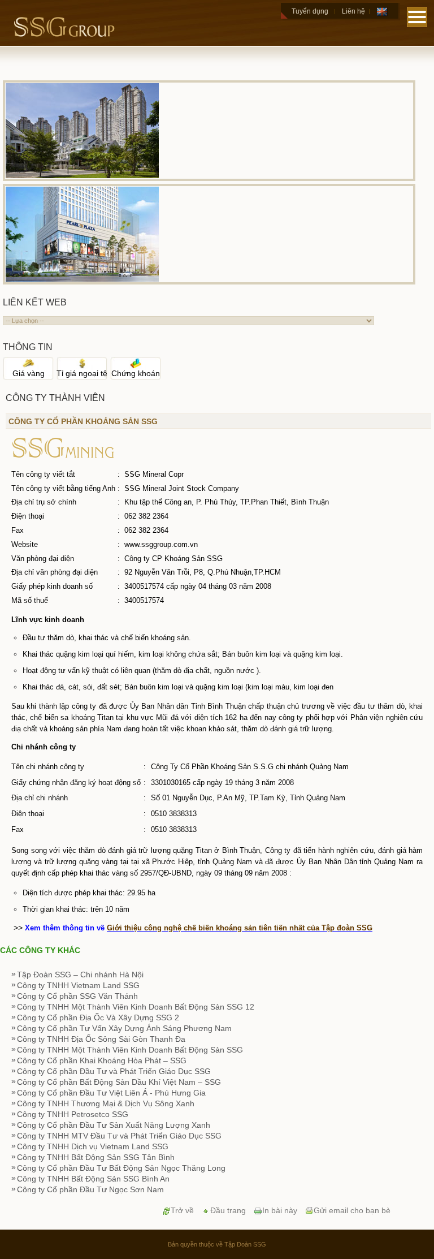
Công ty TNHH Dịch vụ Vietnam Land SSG (92, 1146)
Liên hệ (353, 11)
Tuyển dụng (310, 11)
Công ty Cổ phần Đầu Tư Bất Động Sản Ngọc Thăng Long (121, 1167)
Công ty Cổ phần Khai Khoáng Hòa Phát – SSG (101, 1060)
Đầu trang (228, 1210)
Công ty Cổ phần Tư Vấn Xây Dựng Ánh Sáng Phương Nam (124, 1028)
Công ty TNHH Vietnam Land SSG (78, 985)
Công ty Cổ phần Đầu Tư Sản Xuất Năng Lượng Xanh (113, 1124)
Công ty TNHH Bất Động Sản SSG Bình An (93, 1178)
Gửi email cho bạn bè (352, 1210)
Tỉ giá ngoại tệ (82, 373)
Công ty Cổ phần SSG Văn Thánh (77, 996)
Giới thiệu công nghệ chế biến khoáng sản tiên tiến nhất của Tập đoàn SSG (239, 928)
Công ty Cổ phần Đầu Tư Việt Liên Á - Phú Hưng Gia (111, 1092)
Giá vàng (28, 373)
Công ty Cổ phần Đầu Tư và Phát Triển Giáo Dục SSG (114, 1071)
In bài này (279, 1210)
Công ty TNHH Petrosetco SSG (72, 1114)
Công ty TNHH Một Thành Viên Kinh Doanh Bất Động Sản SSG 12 (135, 1006)
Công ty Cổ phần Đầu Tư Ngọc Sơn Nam (90, 1189)
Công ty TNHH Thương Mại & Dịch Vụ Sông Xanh (105, 1103)
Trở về (182, 1210)
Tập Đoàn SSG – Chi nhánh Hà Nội (80, 974)
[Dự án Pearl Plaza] (82, 278)
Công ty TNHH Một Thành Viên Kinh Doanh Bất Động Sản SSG (130, 1049)
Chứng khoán (135, 373)
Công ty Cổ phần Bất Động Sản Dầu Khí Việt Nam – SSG (119, 1081)
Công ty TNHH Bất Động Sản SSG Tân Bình (96, 1157)
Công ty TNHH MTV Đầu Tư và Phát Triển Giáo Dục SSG (119, 1135)
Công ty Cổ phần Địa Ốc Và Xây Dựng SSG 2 (98, 1017)
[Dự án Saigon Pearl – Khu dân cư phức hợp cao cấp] (82, 175)
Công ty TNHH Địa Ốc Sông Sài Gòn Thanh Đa (101, 1039)
